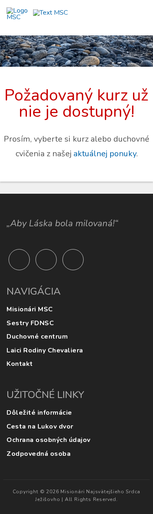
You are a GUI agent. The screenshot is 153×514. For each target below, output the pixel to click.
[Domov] (37, 18)
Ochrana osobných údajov (49, 439)
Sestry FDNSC (30, 323)
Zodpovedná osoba (39, 453)
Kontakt (20, 363)
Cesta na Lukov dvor (40, 426)
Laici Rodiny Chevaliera (45, 350)
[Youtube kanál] (19, 259)
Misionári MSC (30, 309)
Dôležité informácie (39, 412)
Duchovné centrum (37, 336)
